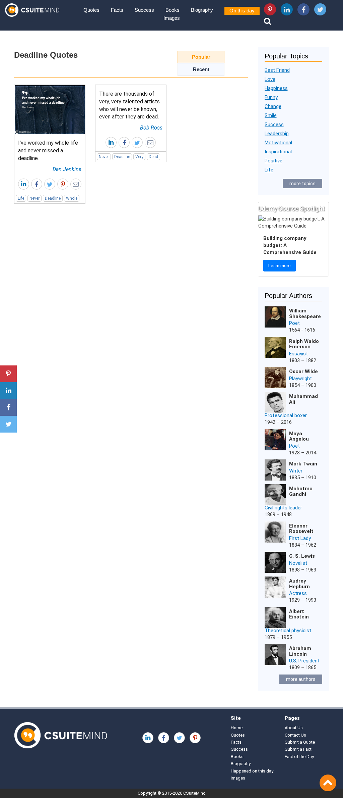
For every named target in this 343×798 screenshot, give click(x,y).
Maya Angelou (299, 436)
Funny (271, 97)
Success (144, 10)
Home (237, 727)
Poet (294, 323)
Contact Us (295, 735)
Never (34, 198)
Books (172, 10)
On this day (242, 10)
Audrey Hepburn (299, 584)
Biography (202, 10)
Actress (298, 593)
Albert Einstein (299, 614)
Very (139, 156)
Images (171, 18)
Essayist (298, 354)
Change (273, 106)
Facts (117, 10)
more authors (301, 679)
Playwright (300, 379)
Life (21, 198)
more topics (302, 183)
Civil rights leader (283, 508)
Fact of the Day (299, 756)
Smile (271, 115)
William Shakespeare (305, 313)
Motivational (278, 143)
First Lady (300, 538)
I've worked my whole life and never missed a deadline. (48, 150)
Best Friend (277, 70)
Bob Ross (151, 127)
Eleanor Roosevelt (301, 529)
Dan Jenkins (67, 169)
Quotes (91, 10)
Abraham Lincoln (300, 651)
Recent (201, 69)
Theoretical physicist (288, 631)
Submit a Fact (298, 749)
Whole (71, 198)
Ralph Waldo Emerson (304, 344)
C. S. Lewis (302, 556)
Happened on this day (252, 771)
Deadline (53, 198)
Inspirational (278, 152)
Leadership (277, 134)
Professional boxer (286, 415)
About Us (294, 727)
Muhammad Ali (303, 399)
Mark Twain (303, 464)
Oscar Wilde (303, 371)
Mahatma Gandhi (301, 491)
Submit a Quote (300, 742)
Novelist (298, 563)
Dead (153, 156)
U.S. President (304, 661)
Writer (295, 471)
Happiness (276, 88)
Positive (273, 161)
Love (270, 79)
